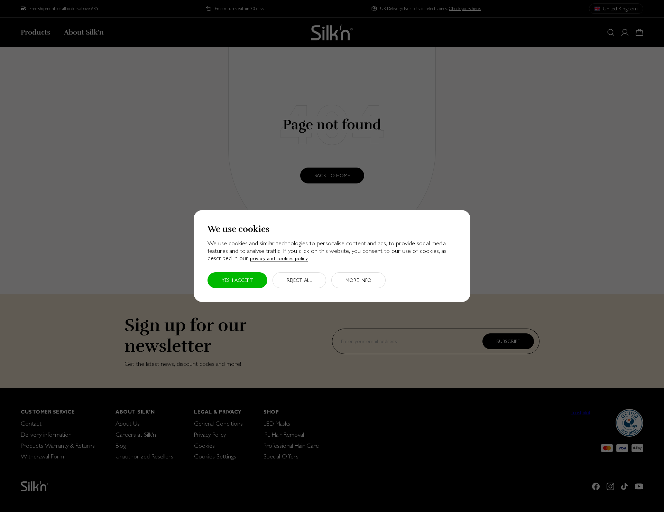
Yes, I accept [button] (237, 280)
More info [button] (358, 280)
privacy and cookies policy (279, 258)
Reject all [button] (299, 280)
